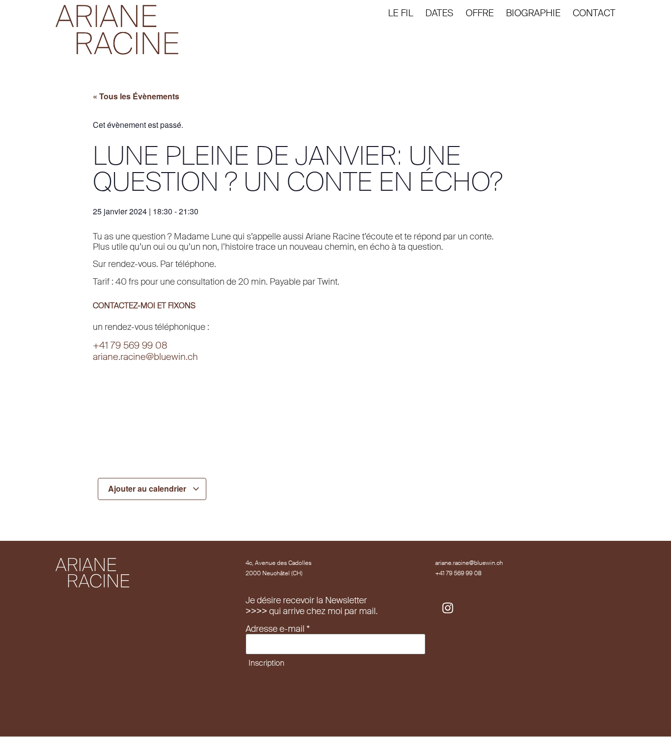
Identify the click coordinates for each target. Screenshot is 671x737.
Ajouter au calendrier (148, 488)
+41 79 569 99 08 (130, 345)
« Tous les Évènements (136, 96)
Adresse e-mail (278, 629)
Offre (480, 13)
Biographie (533, 13)
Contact (594, 13)
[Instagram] (447, 607)
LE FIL (400, 13)
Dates (439, 13)
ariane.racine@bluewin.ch (145, 357)
